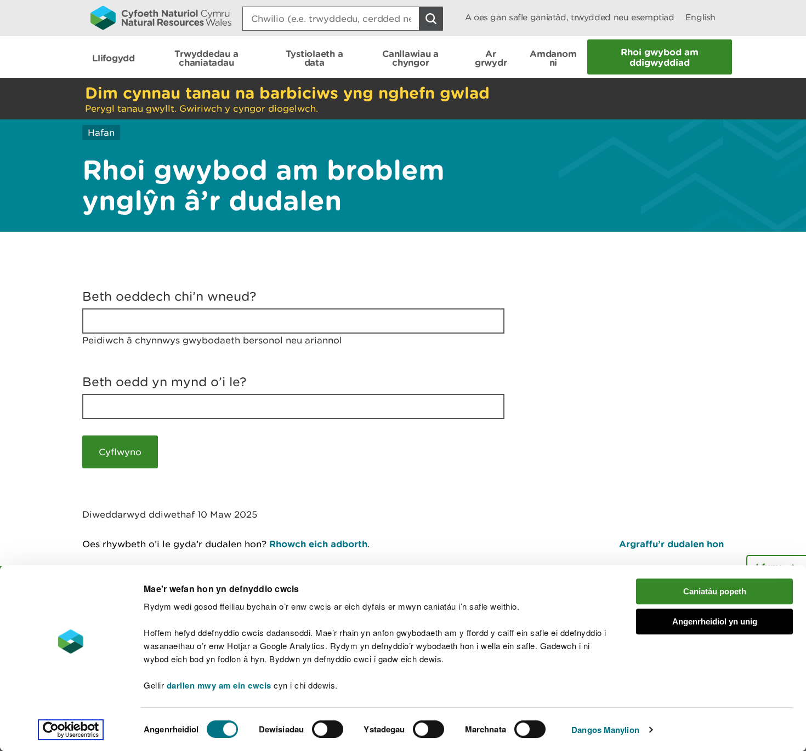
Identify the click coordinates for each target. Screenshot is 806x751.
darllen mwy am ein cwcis (219, 685)
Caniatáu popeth (714, 591)
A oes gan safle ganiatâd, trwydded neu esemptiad (569, 17)
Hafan (101, 132)
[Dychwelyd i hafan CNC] (160, 17)
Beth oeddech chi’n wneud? (169, 296)
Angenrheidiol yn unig (714, 621)
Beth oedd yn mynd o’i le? (164, 381)
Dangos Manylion (605, 730)
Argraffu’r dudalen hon (671, 543)
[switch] (327, 729)
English (700, 17)
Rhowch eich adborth (318, 543)
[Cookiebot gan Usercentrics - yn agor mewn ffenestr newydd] (70, 729)
